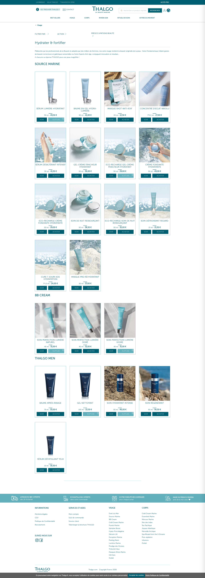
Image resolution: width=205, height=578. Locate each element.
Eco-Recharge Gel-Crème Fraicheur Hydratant (120, 166)
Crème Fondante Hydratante (154, 166)
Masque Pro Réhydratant (85, 277)
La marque (40, 2)
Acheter (91, 120)
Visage (39, 25)
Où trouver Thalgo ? (50, 10)
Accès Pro (165, 2)
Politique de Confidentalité (45, 521)
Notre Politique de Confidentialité (157, 575)
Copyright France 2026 (108, 570)
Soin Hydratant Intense (120, 403)
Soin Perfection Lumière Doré (85, 341)
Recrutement (40, 525)
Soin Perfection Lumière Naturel (50, 341)
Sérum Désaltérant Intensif (50, 165)
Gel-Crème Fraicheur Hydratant (85, 166)
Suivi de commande (76, 518)
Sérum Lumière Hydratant (50, 108)
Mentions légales (41, 514)
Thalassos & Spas (67, 2)
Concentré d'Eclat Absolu (154, 108)
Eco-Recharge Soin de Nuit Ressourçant (120, 222)
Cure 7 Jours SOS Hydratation (50, 278)
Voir (42, 120)
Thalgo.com (93, 570)
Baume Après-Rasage (50, 403)
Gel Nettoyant (85, 403)
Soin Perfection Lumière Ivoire (119, 341)
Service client (74, 521)
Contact (70, 10)
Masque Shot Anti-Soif (119, 108)
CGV (36, 518)
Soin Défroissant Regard (154, 221)
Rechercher (155, 10)
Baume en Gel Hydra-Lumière (85, 109)
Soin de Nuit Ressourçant (85, 221)
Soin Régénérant (154, 403)
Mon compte (74, 514)
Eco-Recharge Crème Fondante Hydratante (50, 222)
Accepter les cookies (136, 575)
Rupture (56, 120)
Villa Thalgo (52, 2)
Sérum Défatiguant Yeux (50, 459)
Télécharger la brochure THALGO (81, 525)
